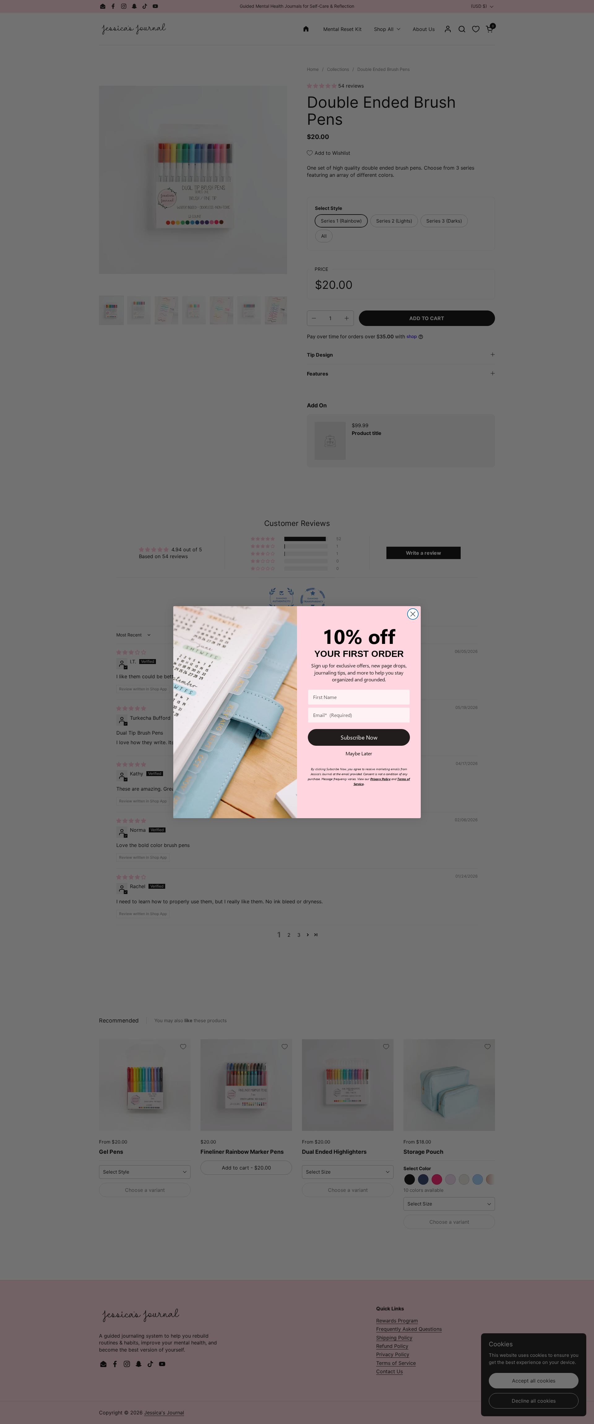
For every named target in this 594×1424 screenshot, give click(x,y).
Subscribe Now (359, 737)
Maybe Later (359, 753)
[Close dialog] (412, 614)
